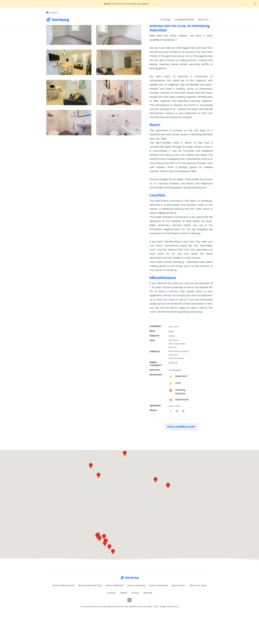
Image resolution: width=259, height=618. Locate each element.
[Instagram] (129, 600)
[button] (52, 12)
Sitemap (147, 592)
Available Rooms (184, 19)
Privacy (135, 592)
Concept (166, 19)
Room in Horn (178, 585)
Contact (111, 592)
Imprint (123, 592)
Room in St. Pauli (198, 585)
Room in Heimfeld (158, 585)
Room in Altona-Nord (63, 585)
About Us (203, 19)
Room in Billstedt (114, 585)
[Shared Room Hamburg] (57, 19)
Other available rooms (181, 426)
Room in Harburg (136, 585)
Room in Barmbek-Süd (90, 585)
